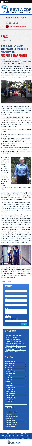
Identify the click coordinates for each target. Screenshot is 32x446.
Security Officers (11, 422)
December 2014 (10, 371)
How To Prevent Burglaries (14, 339)
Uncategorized (10, 426)
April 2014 (9, 383)
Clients (7, 433)
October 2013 (10, 396)
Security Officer (24, 433)
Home (2, 433)
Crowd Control (10, 414)
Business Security (11, 412)
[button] (2, 2)
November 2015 (10, 363)
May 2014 (9, 381)
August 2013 (10, 400)
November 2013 (10, 394)
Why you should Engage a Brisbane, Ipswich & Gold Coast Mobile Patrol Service (15, 343)
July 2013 (9, 402)
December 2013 (10, 392)
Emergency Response (12, 416)
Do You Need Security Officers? (15, 351)
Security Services (11, 424)
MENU (6, 2)
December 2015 (10, 361)
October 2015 (10, 365)
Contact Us (27, 435)
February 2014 (10, 387)
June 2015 (9, 369)
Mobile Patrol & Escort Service (16, 435)
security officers (26, 233)
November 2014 (10, 373)
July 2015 (9, 367)
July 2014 (9, 377)
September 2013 (10, 398)
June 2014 (9, 379)
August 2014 (10, 375)
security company (21, 59)
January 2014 (10, 389)
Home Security (10, 418)
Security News (10, 420)
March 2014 (9, 385)
